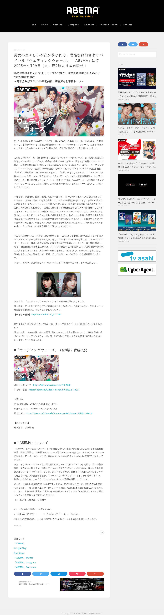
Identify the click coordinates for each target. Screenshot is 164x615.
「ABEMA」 (19, 543)
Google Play (20, 548)
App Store (19, 553)
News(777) (17, 525)
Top (34, 25)
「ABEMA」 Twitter (23, 557)
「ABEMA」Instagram (25, 562)
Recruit (127, 25)
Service (57, 25)
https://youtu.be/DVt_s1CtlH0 (46, 314)
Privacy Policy (109, 25)
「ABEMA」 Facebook (25, 567)
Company (73, 25)
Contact (89, 25)
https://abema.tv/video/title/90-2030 (51, 385)
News (44, 25)
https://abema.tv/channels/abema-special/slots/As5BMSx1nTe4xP (59, 413)
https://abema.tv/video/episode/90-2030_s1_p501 (54, 389)
